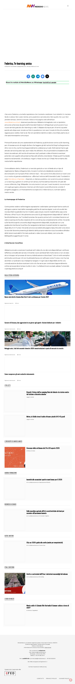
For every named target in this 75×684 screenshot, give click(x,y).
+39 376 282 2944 (40, 655)
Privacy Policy (51, 678)
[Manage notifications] (70, 679)
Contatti (40, 678)
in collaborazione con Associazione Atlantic (39, 482)
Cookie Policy (64, 678)
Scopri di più (48, 647)
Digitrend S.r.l (43, 661)
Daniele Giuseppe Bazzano (19, 66)
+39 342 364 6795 (40, 653)
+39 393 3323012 (51, 658)
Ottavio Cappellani (33, 610)
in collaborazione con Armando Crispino (38, 516)
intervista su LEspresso (16, 179)
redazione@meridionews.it (39, 652)
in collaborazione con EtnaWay (36, 577)
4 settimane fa (12, 380)
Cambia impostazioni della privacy (37, 666)
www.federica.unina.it (12, 122)
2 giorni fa (11, 303)
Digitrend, (7, 303)
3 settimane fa (12, 354)
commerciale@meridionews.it (38, 658)
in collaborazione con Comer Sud (36, 545)
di (27, 450)
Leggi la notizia (30, 397)
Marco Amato (31, 450)
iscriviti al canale (49, 82)
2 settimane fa (12, 329)
